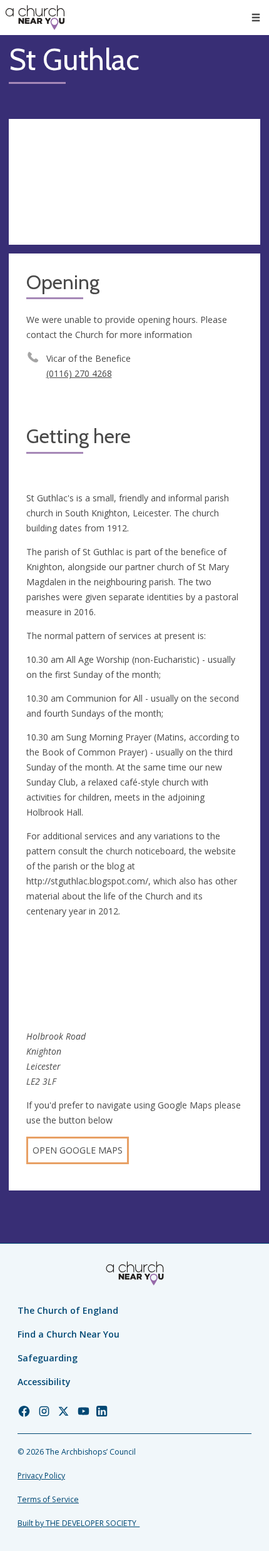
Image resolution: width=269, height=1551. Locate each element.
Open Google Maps (78, 1150)
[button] (256, 17)
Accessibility (44, 1382)
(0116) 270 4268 (79, 373)
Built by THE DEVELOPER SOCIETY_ (79, 1523)
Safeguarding (48, 1358)
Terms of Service (48, 1499)
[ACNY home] (35, 17)
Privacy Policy (41, 1475)
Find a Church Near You (68, 1334)
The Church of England (68, 1310)
